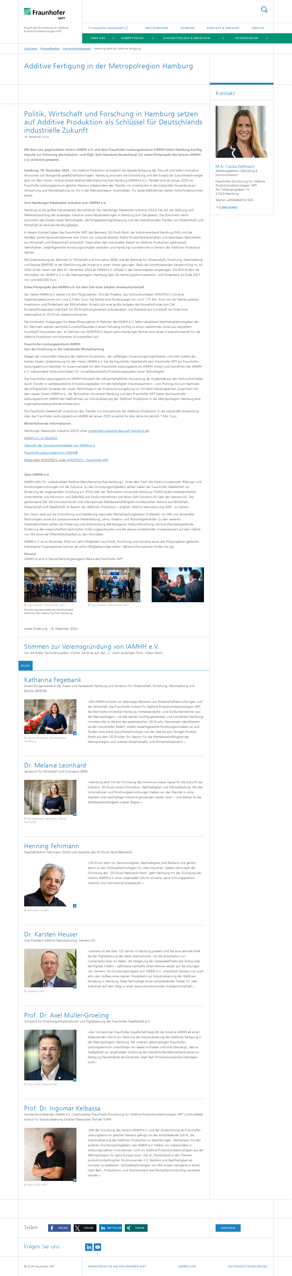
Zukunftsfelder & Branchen (186, 38)
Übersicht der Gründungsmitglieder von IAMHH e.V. (59, 445)
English (258, 28)
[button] (59, 1228)
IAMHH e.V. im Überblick (41, 438)
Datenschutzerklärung (248, 1266)
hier (171, 547)
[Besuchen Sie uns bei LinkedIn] (88, 1247)
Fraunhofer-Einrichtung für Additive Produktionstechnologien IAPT (46, 29)
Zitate (25, 665)
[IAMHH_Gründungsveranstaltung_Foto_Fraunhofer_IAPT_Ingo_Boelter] (50, 584)
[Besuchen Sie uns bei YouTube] (97, 1247)
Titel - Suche (264, 9)
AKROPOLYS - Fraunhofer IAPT (88, 460)
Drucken (228, 1227)
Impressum (187, 1266)
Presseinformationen (77, 48)
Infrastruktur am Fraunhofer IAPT (117, 1266)
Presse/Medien (157, 28)
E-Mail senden (228, 207)
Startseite (30, 48)
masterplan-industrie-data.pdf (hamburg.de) (118, 431)
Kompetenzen (132, 38)
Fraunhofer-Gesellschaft (107, 27)
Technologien (246, 38)
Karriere (188, 28)
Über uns (98, 38)
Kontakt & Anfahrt (223, 28)
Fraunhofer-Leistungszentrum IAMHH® (51, 453)
